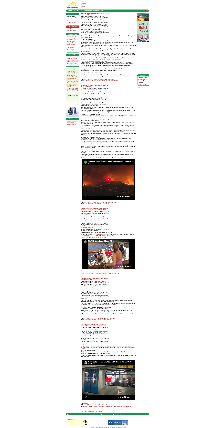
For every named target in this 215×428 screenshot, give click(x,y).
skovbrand (106, 203)
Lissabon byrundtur (95, 427)
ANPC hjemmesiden (123, 133)
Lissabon (83, 4)
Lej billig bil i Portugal (72, 58)
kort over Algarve (119, 131)
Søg (102, 10)
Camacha (87, 203)
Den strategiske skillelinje (121, 427)
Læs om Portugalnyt (72, 121)
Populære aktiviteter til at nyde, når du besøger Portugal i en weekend (72, 89)
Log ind (69, 28)
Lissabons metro (111, 406)
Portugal (96, 80)
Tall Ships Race (115, 273)
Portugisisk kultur (71, 42)
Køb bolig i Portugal (71, 65)
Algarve (83, 1)
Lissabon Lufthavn (102, 406)
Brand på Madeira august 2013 (93, 91)
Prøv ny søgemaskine (72, 17)
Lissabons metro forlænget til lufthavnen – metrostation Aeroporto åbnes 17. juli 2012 (93, 325)
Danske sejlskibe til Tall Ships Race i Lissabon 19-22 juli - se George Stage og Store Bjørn (94, 209)
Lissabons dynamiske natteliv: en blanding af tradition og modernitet (72, 80)
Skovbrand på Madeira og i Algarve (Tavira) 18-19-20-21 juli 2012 (94, 86)
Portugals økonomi (106, 319)
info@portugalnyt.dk (143, 84)
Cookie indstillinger (71, 124)
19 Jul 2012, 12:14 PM (92, 272)
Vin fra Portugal (70, 49)
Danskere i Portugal (71, 50)
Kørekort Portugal (89, 80)
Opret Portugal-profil (71, 30)
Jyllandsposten (97, 289)
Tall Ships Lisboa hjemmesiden (94, 234)
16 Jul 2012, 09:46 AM (92, 405)
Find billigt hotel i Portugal (73, 60)
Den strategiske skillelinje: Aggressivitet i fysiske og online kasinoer (72, 84)
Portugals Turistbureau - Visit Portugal (107, 427)
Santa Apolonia (102, 273)
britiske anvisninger (109, 63)
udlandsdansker (114, 80)
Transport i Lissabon (126, 406)
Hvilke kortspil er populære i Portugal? (72, 76)
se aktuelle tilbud (71, 22)
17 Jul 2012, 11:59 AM (92, 318)
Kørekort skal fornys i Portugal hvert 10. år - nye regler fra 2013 (95, 14)
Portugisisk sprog (71, 41)
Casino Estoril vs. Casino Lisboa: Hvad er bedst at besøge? (72, 73)
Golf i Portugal (70, 47)
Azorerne (83, 3)
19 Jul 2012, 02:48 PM (92, 202)
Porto (82, 7)
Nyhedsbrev (96, 10)
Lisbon (90, 406)
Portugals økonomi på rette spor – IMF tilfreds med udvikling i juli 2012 (94, 279)
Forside (70, 10)
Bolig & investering (71, 44)
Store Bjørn (106, 213)
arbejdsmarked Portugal (90, 319)
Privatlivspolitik (70, 122)
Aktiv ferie (69, 46)
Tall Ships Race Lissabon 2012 (96, 216)
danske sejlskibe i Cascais (92, 220)
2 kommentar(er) (111, 79)
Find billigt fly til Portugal (72, 57)
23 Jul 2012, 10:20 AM (92, 79)
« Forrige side (91, 411)
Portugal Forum (87, 10)
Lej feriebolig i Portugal (72, 61)
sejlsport (109, 273)
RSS (68, 97)
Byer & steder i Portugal (72, 39)
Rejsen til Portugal (71, 38)
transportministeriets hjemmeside (102, 43)
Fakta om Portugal (71, 36)
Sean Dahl (101, 79)
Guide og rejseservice (72, 63)
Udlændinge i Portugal (104, 80)
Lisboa (86, 406)
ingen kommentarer (111, 202)
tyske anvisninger (120, 63)
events (86, 273)
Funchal (92, 203)
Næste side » (98, 411)
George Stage (86, 214)
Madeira (83, 6)
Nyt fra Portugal (78, 10)
